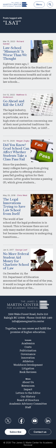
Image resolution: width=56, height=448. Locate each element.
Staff (28, 407)
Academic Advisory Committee (28, 403)
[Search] (50, 4)
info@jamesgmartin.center (28, 321)
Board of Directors (28, 400)
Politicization (28, 350)
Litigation (28, 368)
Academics (28, 343)
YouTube (34, 421)
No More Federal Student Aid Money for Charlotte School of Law (16, 261)
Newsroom (28, 385)
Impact (28, 389)
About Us (28, 382)
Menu (39, 4)
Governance (28, 354)
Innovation (28, 357)
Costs (28, 347)
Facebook (21, 421)
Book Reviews (28, 372)
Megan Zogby (22, 141)
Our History (28, 396)
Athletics (28, 361)
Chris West (22, 195)
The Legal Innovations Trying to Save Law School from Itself (14, 207)
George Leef (21, 250)
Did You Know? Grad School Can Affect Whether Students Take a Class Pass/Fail (16, 152)
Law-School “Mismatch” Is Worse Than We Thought (15, 53)
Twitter (8, 421)
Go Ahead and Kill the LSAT (13, 103)
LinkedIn (48, 421)
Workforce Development (28, 365)
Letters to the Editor (28, 393)
